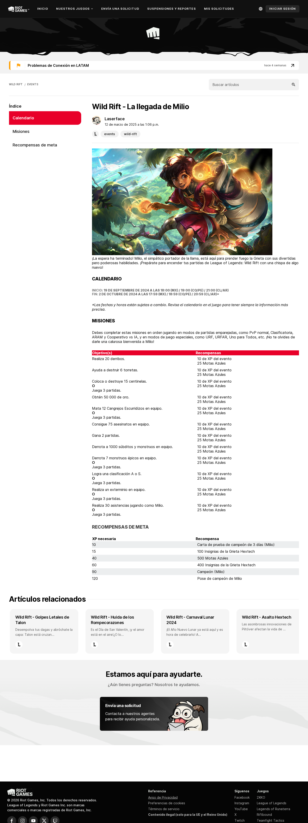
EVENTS (32, 84)
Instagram (241, 803)
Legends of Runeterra (273, 809)
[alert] (154, 65)
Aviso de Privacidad (163, 797)
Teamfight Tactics (270, 820)
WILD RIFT (16, 84)
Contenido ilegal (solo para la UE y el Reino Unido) (187, 814)
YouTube (241, 809)
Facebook (242, 797)
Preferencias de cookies (166, 803)
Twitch (239, 820)
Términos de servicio (163, 809)
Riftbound (264, 814)
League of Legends (271, 803)
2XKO (261, 797)
